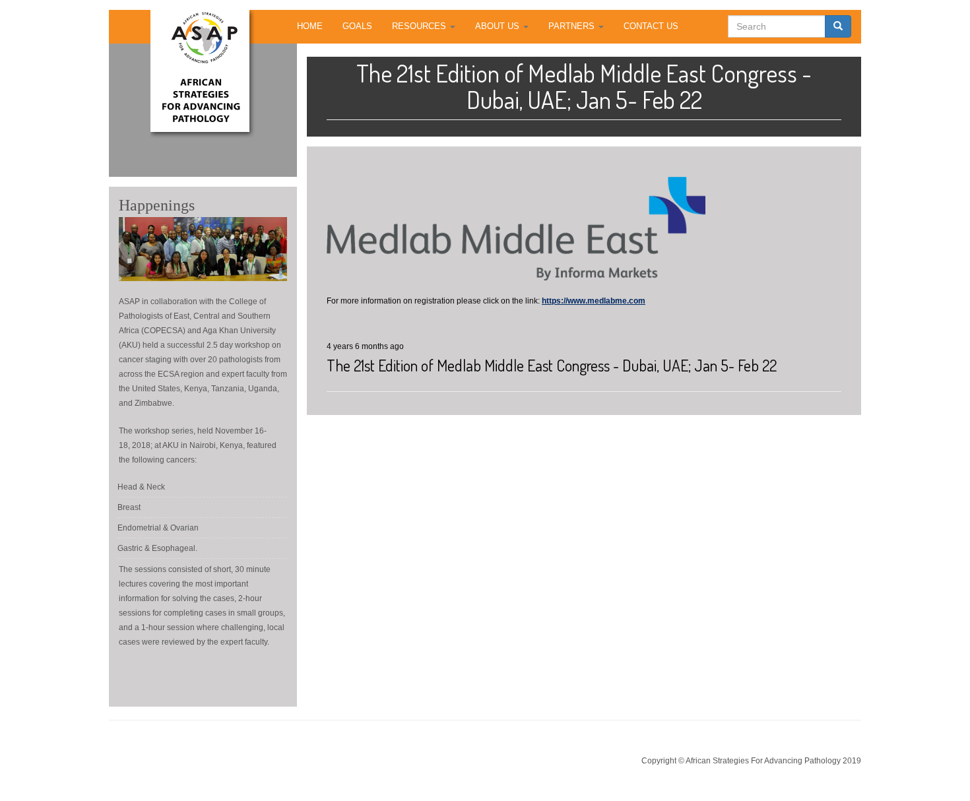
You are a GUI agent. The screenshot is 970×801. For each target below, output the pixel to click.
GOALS (357, 26)
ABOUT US (498, 26)
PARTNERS (572, 26)
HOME (310, 26)
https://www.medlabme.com (593, 300)
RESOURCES (420, 26)
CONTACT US (651, 26)
